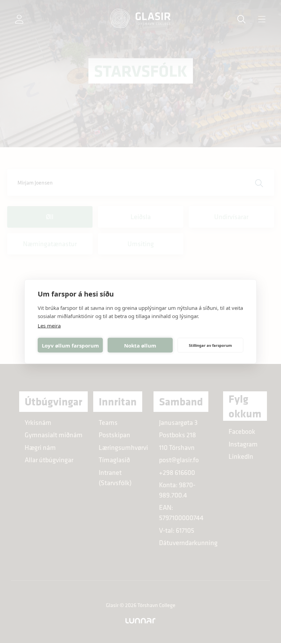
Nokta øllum (140, 345)
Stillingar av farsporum (210, 345)
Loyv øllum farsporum (70, 345)
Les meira (49, 325)
